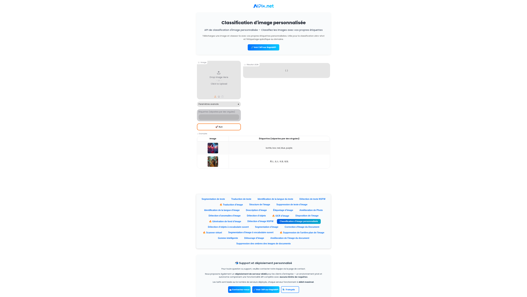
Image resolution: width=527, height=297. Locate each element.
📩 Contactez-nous (239, 289)
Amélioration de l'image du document (289, 238)
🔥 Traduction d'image (231, 205)
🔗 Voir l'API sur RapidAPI (263, 47)
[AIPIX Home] (263, 6)
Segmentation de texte (213, 199)
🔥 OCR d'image (280, 216)
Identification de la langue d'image (222, 210)
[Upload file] (215, 96)
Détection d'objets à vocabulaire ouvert (228, 227)
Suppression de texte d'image (291, 204)
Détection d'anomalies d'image (225, 216)
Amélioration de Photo (311, 210)
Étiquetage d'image (283, 210)
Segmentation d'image (266, 227)
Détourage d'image (254, 238)
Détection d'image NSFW (260, 221)
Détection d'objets (256, 216)
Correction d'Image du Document (302, 227)
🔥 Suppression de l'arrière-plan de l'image (302, 232)
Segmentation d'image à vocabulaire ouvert (250, 232)
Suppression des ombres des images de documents (263, 243)
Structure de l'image (259, 204)
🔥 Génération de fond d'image (225, 221)
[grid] (263, 152)
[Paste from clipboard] (222, 96)
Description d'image (256, 210)
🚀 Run (219, 126)
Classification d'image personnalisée (299, 221)
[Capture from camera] (218, 96)
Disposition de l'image (307, 216)
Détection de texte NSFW (312, 199)
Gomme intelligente (228, 238)
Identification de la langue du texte (275, 199)
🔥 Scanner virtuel (212, 232)
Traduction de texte (241, 199)
